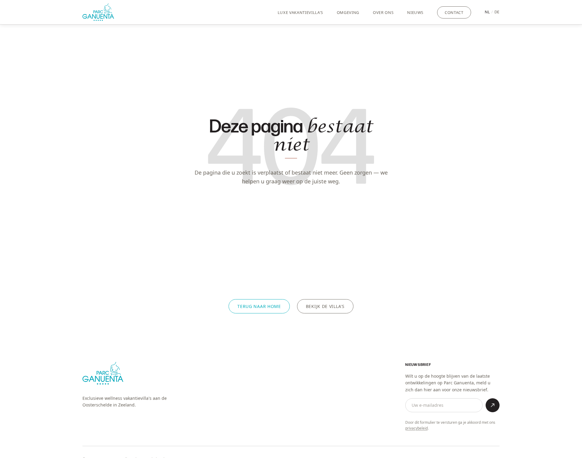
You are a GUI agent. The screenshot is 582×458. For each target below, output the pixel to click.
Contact (454, 12)
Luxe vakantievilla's (300, 12)
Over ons (383, 12)
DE (497, 12)
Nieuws (415, 12)
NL (487, 12)
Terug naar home (259, 306)
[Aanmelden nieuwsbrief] (493, 405)
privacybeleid (416, 428)
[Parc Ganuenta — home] (98, 12)
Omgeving (348, 12)
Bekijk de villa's (325, 306)
